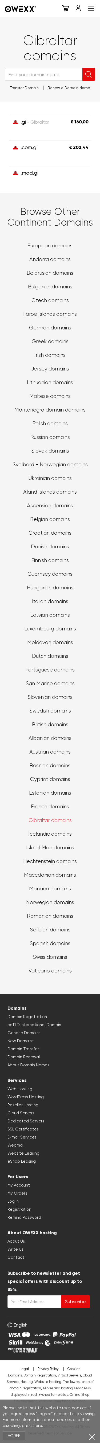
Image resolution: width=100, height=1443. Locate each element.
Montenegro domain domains (50, 410)
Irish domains (50, 355)
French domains (50, 806)
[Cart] (65, 9)
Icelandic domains (50, 834)
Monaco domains (50, 889)
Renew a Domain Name (69, 88)
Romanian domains (50, 916)
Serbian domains (50, 930)
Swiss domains (50, 957)
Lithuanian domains (50, 382)
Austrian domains (50, 752)
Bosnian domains (50, 765)
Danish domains (50, 547)
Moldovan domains (50, 642)
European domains (50, 246)
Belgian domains (50, 519)
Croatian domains (50, 533)
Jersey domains (50, 369)
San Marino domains (50, 683)
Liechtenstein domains (50, 861)
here (37, 1425)
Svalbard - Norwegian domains (50, 464)
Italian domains (50, 601)
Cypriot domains (50, 779)
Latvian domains (50, 615)
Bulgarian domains (50, 287)
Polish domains (50, 423)
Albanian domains (50, 738)
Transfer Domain (24, 88)
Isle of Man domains (50, 847)
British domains (50, 724)
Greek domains (50, 341)
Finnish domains (50, 560)
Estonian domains (50, 793)
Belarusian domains (50, 273)
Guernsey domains (50, 574)
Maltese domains (50, 396)
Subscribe (75, 1301)
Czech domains (50, 300)
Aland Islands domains (50, 492)
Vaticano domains (50, 971)
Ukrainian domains (50, 478)
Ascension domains (50, 505)
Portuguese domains (50, 670)
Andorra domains (50, 259)
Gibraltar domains (50, 820)
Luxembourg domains (50, 629)
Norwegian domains (50, 902)
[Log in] (78, 9)
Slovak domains (50, 451)
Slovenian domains (50, 697)
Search (88, 74)
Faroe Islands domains (50, 314)
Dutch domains (50, 656)
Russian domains (50, 437)
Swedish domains (50, 711)
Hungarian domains (50, 588)
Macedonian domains (50, 875)
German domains (50, 328)
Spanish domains (50, 943)
